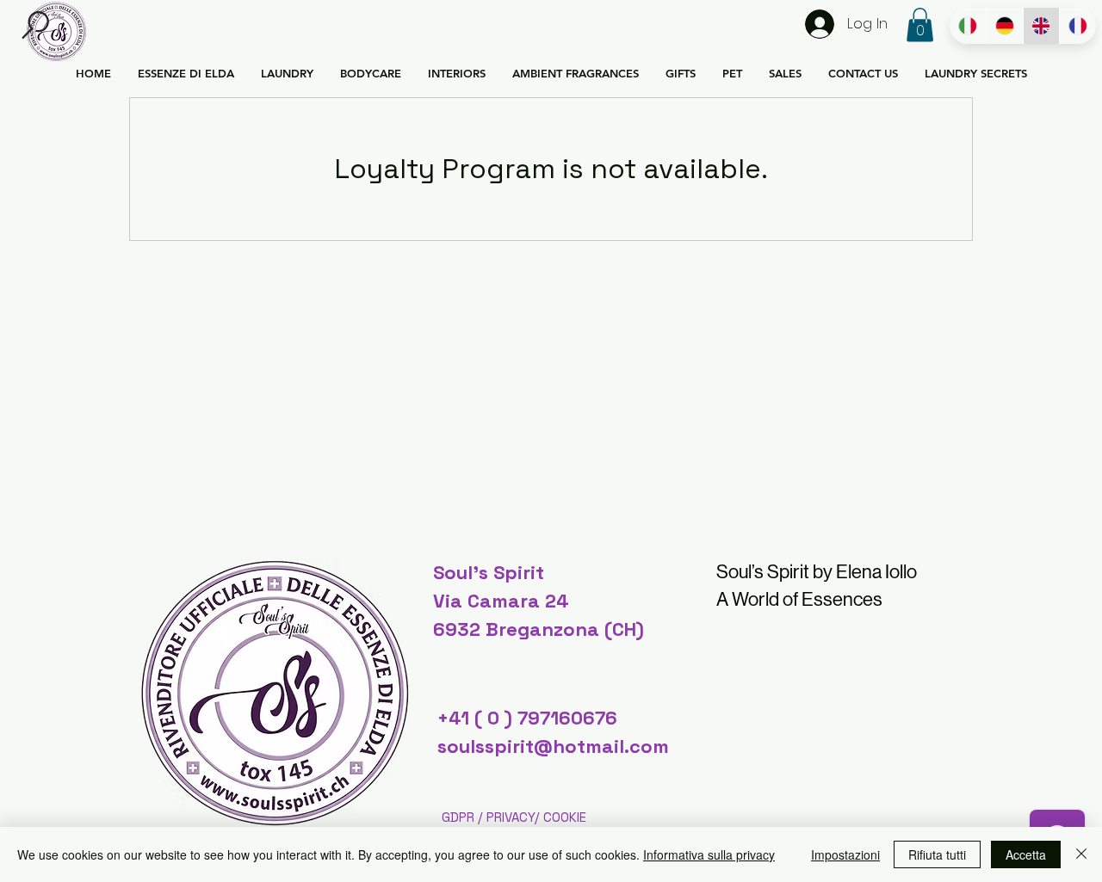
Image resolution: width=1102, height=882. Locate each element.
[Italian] (968, 26)
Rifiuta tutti (937, 854)
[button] (36, 25)
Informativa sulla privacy (709, 854)
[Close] (1081, 854)
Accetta (1026, 854)
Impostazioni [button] (845, 854)
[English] (1041, 26)
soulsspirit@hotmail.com (553, 746)
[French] (1077, 26)
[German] (1004, 26)
